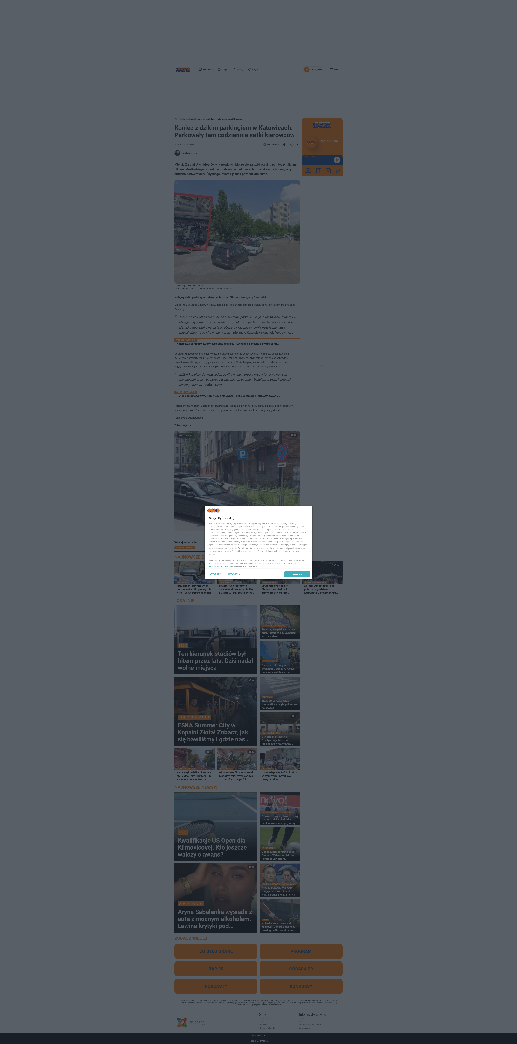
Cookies (225, 566)
